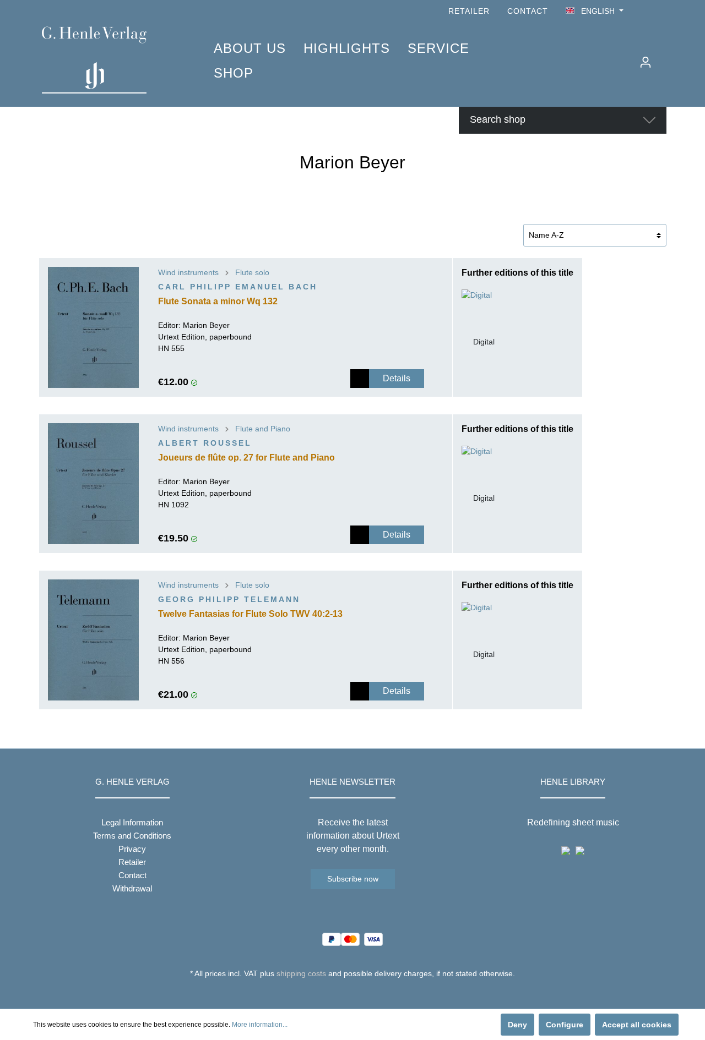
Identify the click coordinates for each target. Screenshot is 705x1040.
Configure (564, 1024)
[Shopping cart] (664, 58)
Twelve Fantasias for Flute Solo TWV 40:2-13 (250, 613)
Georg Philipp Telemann (229, 599)
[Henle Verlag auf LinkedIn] (361, 993)
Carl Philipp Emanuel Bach (237, 286)
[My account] (645, 62)
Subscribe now (352, 878)
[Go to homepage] (111, 60)
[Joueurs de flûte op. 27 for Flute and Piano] (93, 483)
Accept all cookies (636, 1024)
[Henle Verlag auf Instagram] (660, 11)
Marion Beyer (206, 325)
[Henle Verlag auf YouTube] (644, 11)
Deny (517, 1024)
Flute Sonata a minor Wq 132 (218, 301)
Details (396, 378)
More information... (260, 1024)
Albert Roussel (205, 443)
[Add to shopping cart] (359, 378)
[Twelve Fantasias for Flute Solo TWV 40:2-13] (93, 639)
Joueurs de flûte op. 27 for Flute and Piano (246, 457)
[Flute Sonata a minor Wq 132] (93, 327)
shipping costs (301, 973)
